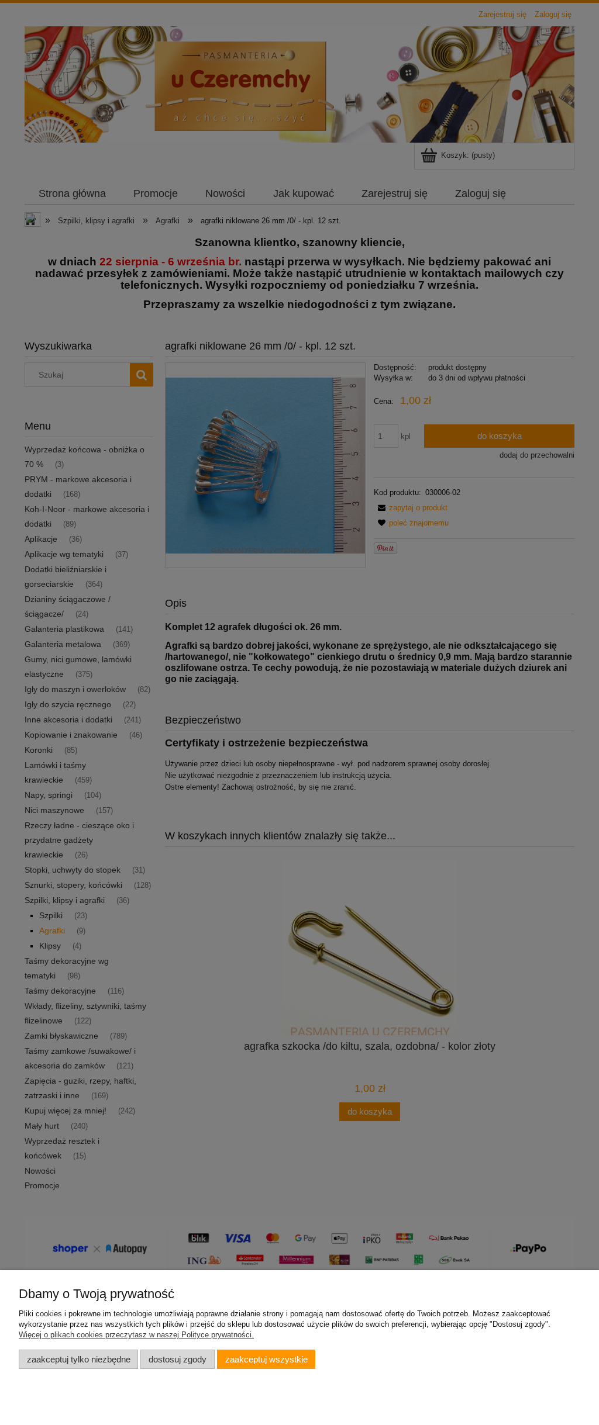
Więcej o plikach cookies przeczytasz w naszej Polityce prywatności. (136, 1334)
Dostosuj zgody (177, 1359)
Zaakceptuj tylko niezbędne (78, 1359)
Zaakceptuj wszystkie (266, 1359)
